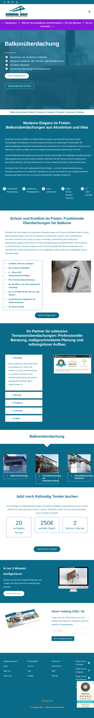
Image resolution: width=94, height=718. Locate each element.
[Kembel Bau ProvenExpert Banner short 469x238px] (72, 355)
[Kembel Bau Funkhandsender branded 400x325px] (71, 277)
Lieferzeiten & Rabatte (74, 112)
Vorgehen (51, 112)
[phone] (17, 2)
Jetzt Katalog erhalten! (63, 638)
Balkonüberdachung (18, 112)
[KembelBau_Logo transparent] (17, 6)
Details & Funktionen (37, 112)
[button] (24, 358)
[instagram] (8, 2)
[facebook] (4, 2)
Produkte (60, 112)
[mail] (13, 2)
